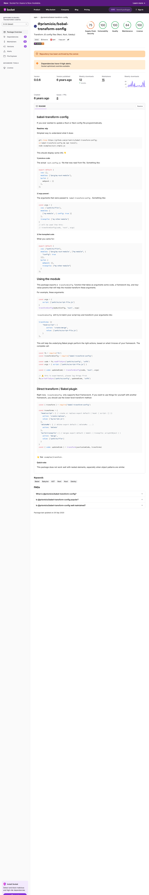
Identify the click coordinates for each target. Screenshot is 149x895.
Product (37, 10)
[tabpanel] (89, 292)
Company (65, 10)
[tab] (41, 106)
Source (140, 106)
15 (103, 80)
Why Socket (50, 10)
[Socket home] (9, 10)
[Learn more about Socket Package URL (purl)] (68, 40)
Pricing (87, 10)
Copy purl (62, 39)
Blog (76, 10)
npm (35, 17)
